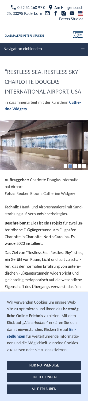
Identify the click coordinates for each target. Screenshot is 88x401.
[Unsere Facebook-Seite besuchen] (55, 14)
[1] (65, 166)
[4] (79, 166)
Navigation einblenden (23, 49)
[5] (84, 166)
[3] (75, 166)
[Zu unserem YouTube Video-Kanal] (72, 14)
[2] (70, 166)
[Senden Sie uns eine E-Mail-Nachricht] (47, 14)
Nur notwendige (44, 365)
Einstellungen (44, 377)
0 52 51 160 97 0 (30, 8)
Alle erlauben (44, 389)
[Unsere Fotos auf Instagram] (64, 14)
